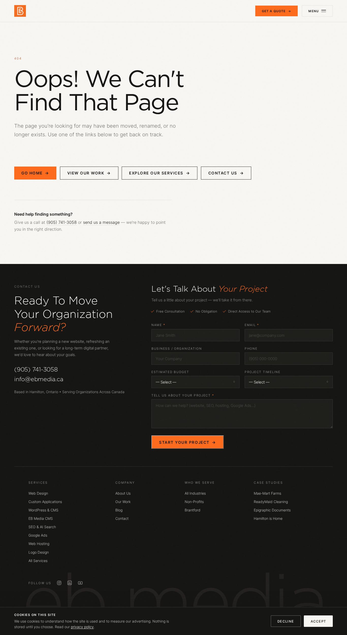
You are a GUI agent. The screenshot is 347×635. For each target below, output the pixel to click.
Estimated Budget (170, 372)
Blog (118, 510)
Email (252, 325)
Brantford (192, 510)
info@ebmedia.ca (38, 379)
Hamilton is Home (268, 518)
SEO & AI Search (42, 526)
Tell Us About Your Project (182, 395)
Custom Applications (45, 501)
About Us (123, 493)
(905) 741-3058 (61, 222)
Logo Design (38, 552)
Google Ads (37, 535)
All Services (38, 560)
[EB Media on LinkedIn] (69, 582)
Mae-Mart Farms (267, 493)
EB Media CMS (40, 518)
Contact (122, 518)
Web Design (38, 493)
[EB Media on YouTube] (80, 582)
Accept (318, 621)
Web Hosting (38, 543)
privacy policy (82, 626)
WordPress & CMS (43, 510)
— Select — (166, 382)
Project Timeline (262, 372)
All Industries (195, 493)
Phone (251, 348)
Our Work (123, 501)
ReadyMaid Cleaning (271, 501)
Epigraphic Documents (272, 510)
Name (158, 325)
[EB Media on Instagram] (59, 582)
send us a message (101, 222)
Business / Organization (176, 348)
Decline (285, 621)
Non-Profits (194, 501)
